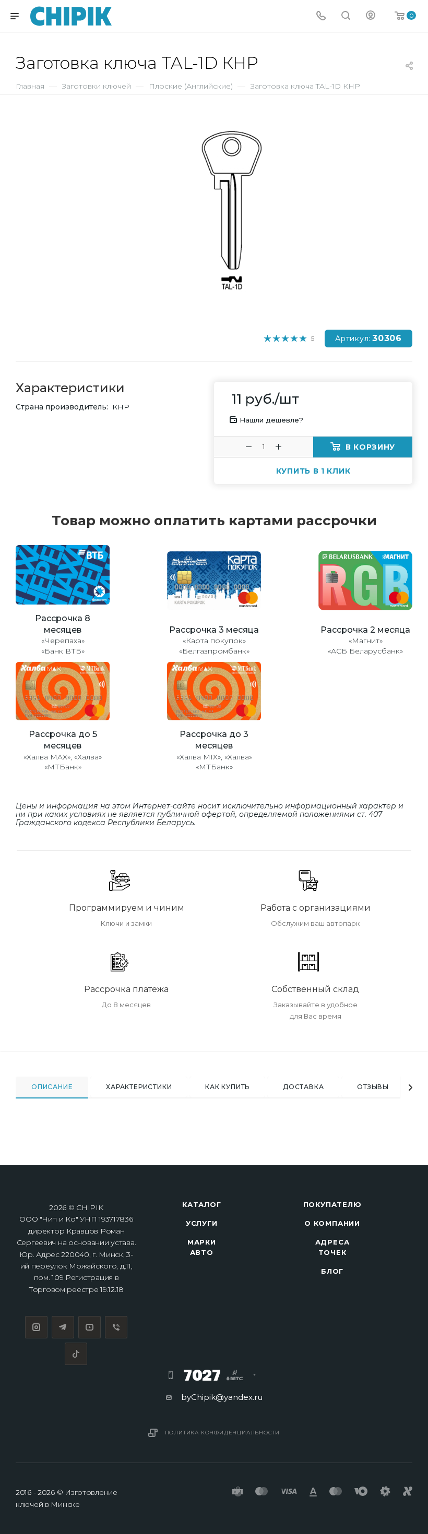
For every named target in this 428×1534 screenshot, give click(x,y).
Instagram (36, 1327)
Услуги (202, 1223)
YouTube (89, 1327)
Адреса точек (332, 1247)
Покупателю (332, 1204)
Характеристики (139, 1087)
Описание (52, 1087)
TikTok (76, 1354)
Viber (116, 1327)
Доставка (303, 1087)
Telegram (63, 1327)
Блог (332, 1271)
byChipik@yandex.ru (222, 1397)
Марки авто (201, 1247)
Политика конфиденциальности (222, 1432)
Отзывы (373, 1087)
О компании (332, 1223)
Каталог (201, 1204)
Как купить (227, 1087)
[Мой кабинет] (370, 16)
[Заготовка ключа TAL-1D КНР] (231, 210)
